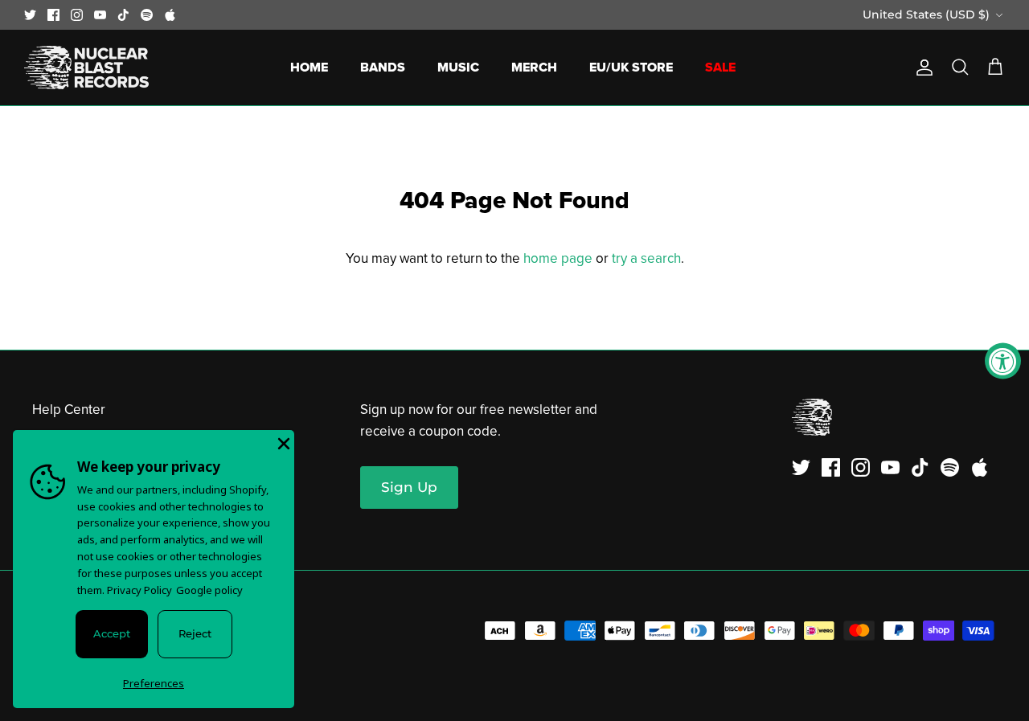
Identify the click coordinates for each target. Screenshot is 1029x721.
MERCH (534, 67)
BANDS (382, 67)
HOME (309, 67)
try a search (646, 258)
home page (557, 258)
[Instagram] (77, 15)
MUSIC (458, 67)
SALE (720, 67)
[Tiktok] (123, 15)
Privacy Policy (139, 590)
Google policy (209, 590)
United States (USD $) (926, 14)
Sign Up (409, 487)
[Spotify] (147, 15)
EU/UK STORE (631, 67)
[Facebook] (53, 15)
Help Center (68, 409)
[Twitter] (30, 15)
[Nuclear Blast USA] (86, 67)
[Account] (921, 67)
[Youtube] (100, 15)
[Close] (282, 442)
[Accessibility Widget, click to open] (1003, 360)
